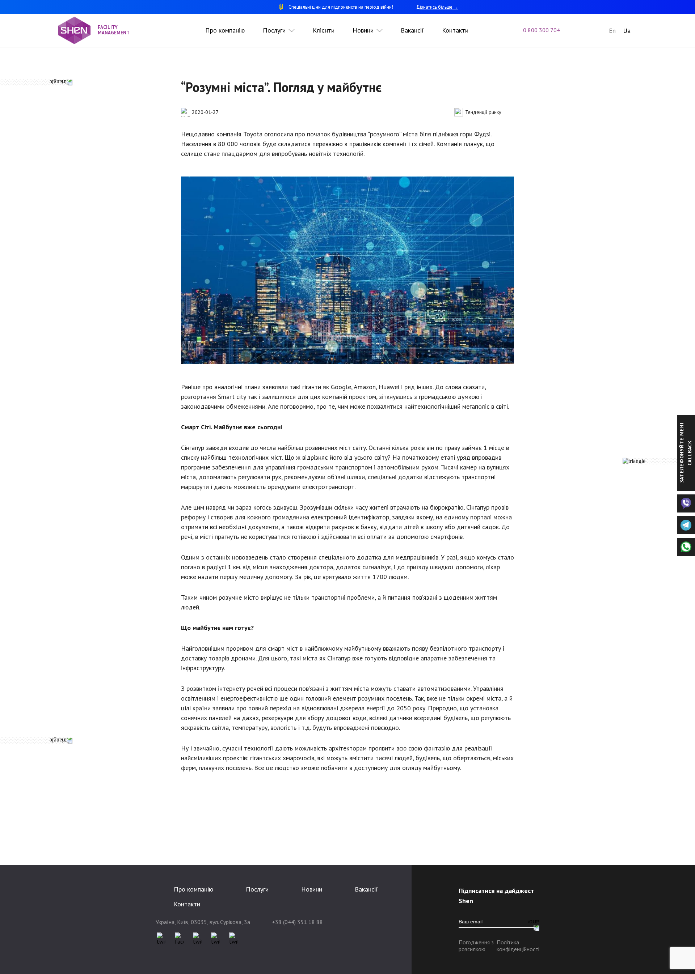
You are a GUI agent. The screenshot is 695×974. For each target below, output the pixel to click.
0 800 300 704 (541, 30)
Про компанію (225, 30)
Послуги (274, 30)
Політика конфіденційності (518, 945)
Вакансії (412, 30)
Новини (363, 30)
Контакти (455, 30)
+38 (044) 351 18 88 (297, 922)
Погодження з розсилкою (476, 945)
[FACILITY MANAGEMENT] (78, 30)
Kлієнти (323, 30)
